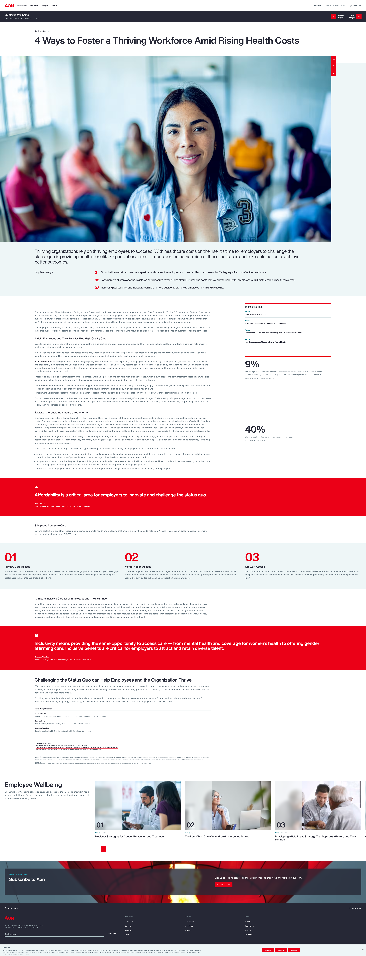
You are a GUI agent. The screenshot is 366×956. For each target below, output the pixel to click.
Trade (247, 921)
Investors (336, 5)
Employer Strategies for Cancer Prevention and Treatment (130, 836)
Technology (250, 926)
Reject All (281, 950)
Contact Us (317, 5)
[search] (61, 5)
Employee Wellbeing (17, 15)
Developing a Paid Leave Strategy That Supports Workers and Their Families (315, 838)
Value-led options (43, 361)
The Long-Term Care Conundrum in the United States (217, 836)
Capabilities (22, 5)
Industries (34, 5)
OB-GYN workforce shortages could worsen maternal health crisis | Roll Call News (61, 745)
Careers (328, 5)
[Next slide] (103, 849)
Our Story (129, 921)
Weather (248, 930)
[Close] (363, 950)
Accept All (294, 950)
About (54, 5)
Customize (268, 950)
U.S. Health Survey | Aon (43, 743)
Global (357, 5)
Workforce (249, 934)
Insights (45, 5)
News (343, 5)
